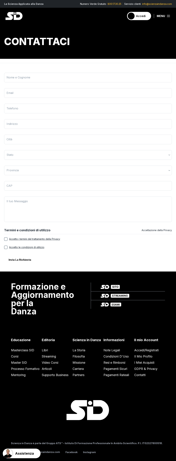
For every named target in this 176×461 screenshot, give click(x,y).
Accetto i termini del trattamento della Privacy (34, 238)
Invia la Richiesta (20, 259)
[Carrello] (120, 16)
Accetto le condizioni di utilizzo (26, 247)
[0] (120, 16)
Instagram (89, 452)
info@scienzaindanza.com (157, 3)
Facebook (71, 452)
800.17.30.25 (114, 3)
